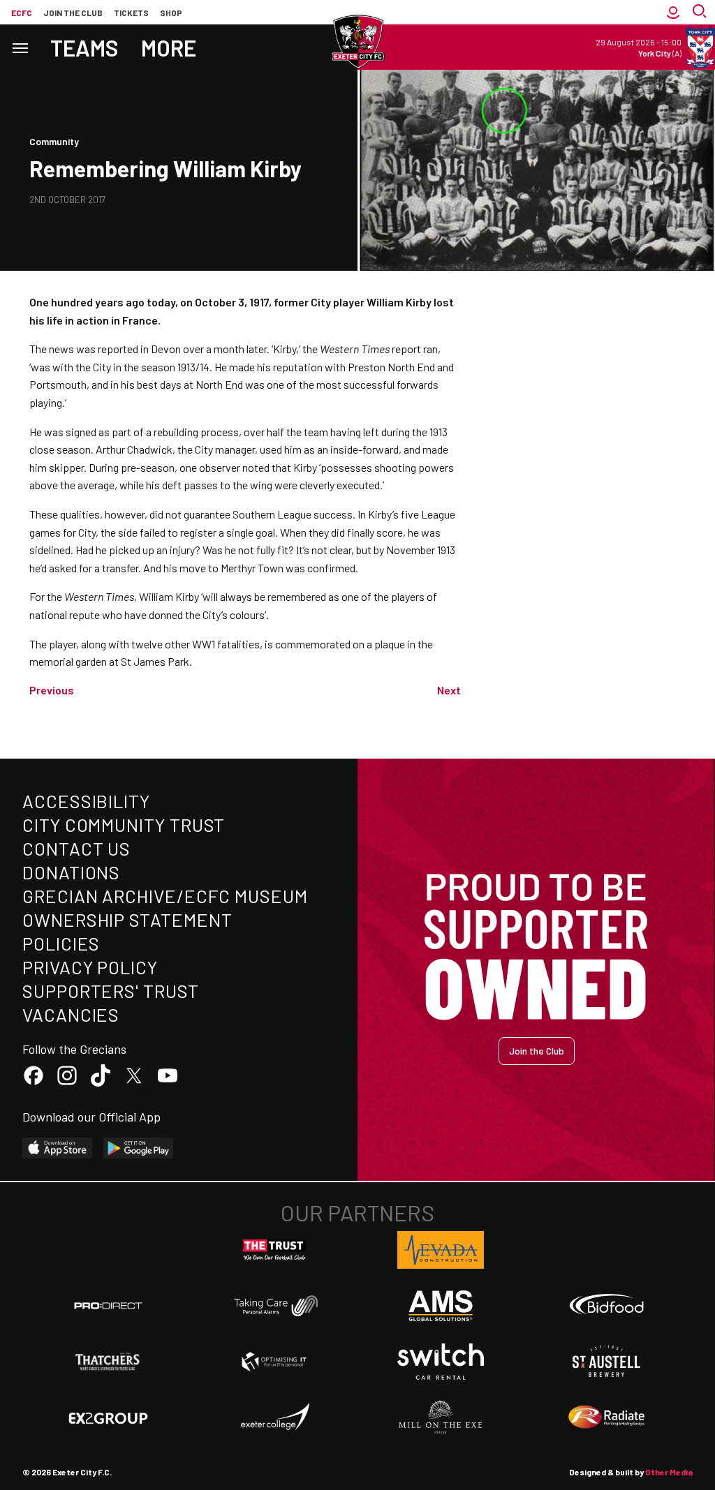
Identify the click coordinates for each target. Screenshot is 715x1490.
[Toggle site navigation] (19, 47)
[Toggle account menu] (673, 12)
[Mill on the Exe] (440, 1417)
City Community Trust (123, 824)
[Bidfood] (606, 1305)
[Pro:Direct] (108, 1305)
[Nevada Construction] (440, 1250)
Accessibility (86, 801)
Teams (84, 47)
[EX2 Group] (108, 1417)
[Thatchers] (108, 1361)
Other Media (669, 1472)
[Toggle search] (701, 12)
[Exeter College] (274, 1417)
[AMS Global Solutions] (440, 1306)
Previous (51, 689)
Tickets (131, 12)
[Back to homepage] (357, 42)
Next (449, 689)
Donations (71, 872)
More (168, 47)
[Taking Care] (274, 1305)
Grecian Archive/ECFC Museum (165, 896)
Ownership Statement (127, 919)
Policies (61, 943)
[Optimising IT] (274, 1361)
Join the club (73, 12)
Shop (171, 12)
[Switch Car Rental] (440, 1361)
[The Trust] (274, 1249)
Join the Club (536, 1051)
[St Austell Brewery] (606, 1361)
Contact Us (76, 848)
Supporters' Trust (110, 990)
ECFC (21, 12)
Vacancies (70, 1014)
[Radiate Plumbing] (606, 1417)
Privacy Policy (90, 967)
